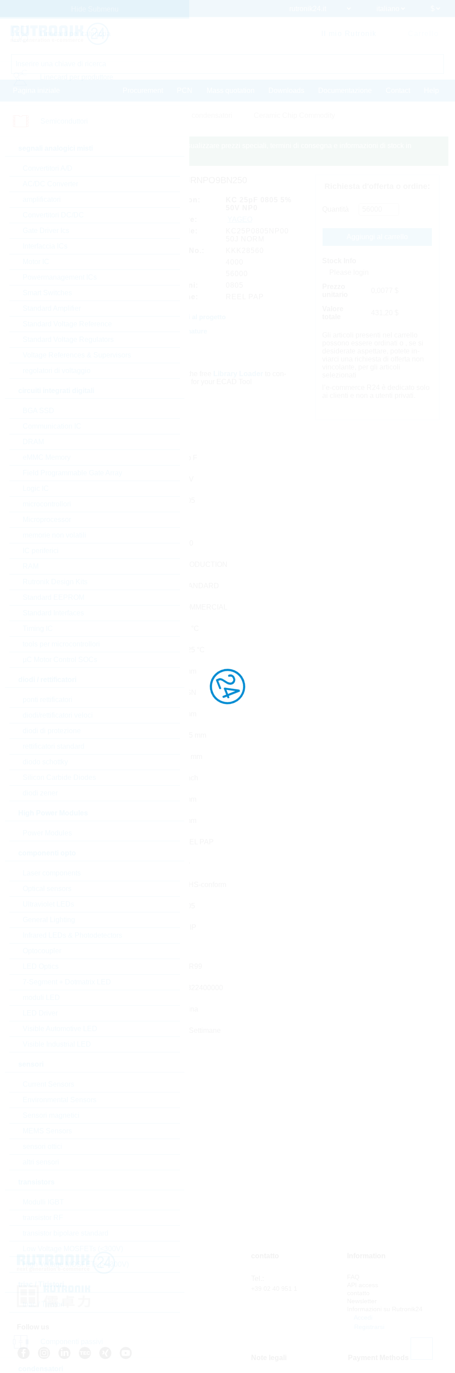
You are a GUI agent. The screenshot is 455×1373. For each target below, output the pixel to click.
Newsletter (362, 1301)
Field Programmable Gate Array (72, 473)
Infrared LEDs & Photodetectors (72, 935)
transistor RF (43, 1217)
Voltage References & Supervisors (77, 355)
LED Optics (41, 966)
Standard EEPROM (53, 597)
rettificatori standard (53, 746)
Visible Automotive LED (60, 1028)
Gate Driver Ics (46, 230)
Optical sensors (47, 888)
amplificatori (42, 199)
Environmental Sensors (59, 1100)
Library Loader (238, 373)
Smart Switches (47, 293)
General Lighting (49, 919)
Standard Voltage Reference (67, 324)
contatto (358, 1293)
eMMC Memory (47, 457)
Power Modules (47, 833)
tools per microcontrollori (61, 644)
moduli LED (41, 997)
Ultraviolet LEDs (48, 904)
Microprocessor (47, 519)
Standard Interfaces (53, 613)
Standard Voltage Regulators (68, 339)
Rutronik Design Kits (55, 582)
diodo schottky (45, 762)
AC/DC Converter (50, 184)
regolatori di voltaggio (57, 370)
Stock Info (339, 261)
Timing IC (38, 628)
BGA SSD (38, 410)
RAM (31, 566)
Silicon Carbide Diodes (59, 777)
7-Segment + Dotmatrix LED (67, 982)
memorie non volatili (54, 535)
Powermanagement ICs (60, 277)
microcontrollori (47, 504)
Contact (398, 90)
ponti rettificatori (47, 699)
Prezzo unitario (335, 290)
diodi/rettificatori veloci (58, 715)
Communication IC (52, 426)
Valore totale (332, 313)
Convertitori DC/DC (53, 215)
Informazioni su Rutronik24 (385, 1309)
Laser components (52, 873)
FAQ (353, 1277)
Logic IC (36, 488)
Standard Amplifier (52, 308)
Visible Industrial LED (57, 1044)
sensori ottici (42, 1146)
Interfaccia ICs (45, 246)
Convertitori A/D (47, 168)
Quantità (335, 209)
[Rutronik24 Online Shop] (60, 34)
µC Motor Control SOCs (60, 659)
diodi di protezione (52, 731)
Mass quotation (231, 90)
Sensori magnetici (51, 1115)
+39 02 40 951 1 (274, 1288)
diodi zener (40, 793)
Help (431, 90)
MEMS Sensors (47, 1131)
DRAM (33, 442)
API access (362, 1285)
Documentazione (345, 90)
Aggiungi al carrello (377, 237)
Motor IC (36, 261)
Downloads (286, 90)
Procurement (143, 90)
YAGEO (240, 219)
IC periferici (41, 550)
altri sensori (41, 1162)
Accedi (362, 1317)
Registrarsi (368, 1326)
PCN (184, 90)
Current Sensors (48, 1084)
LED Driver (40, 1013)
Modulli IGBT (43, 1202)
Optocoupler (42, 951)
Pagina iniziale (36, 90)
